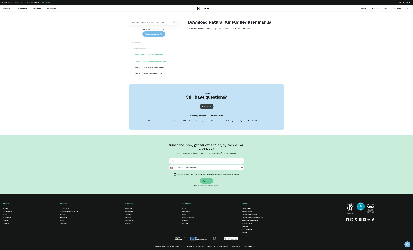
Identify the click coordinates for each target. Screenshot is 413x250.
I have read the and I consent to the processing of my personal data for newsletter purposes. (208, 174)
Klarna (244, 232)
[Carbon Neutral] (360, 208)
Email (172, 161)
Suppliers (185, 223)
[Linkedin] (364, 219)
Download (186, 211)
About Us (375, 8)
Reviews (364, 8)
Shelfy (5, 208)
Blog (385, 8)
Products (6, 8)
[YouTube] (369, 219)
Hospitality (64, 217)
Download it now (243, 28)
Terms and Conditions (249, 214)
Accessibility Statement (250, 220)
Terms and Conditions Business (252, 217)
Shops (62, 220)
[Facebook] (347, 219)
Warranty (245, 226)
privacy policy (190, 174)
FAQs (184, 208)
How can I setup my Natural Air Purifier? (150, 68)
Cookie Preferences (249, 246)
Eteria (5, 214)
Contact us (396, 8)
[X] (360, 219)
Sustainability (52, 8)
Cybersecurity (247, 223)
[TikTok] (373, 219)
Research (185, 220)
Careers (128, 217)
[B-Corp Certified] (350, 208)
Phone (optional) (8, 139)
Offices (62, 214)
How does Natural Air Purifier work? (148, 74)
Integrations (23, 8)
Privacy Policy (247, 208)
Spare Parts (7, 217)
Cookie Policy (247, 211)
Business (6, 223)
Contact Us (129, 220)
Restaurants (64, 223)
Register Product (188, 217)
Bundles (6, 220)
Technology (37, 8)
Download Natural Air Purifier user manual (151, 62)
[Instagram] (351, 219)
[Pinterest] (356, 219)
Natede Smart (7, 211)
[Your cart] (408, 8)
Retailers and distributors (69, 211)
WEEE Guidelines (247, 229)
